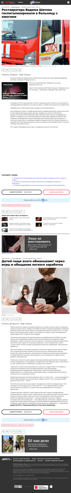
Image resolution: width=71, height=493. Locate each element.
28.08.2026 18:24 (6, 258)
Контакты (40, 460)
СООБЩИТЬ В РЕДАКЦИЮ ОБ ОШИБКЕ (54, 460)
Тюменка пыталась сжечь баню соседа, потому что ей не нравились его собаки (20, 224)
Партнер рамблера (28, 486)
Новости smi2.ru (7, 253)
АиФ (54, 66)
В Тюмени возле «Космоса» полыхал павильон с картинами (53, 224)
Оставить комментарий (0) (56, 192)
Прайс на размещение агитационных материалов (46, 458)
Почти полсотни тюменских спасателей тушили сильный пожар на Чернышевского (21, 229)
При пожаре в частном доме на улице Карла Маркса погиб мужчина (55, 218)
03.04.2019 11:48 (6, 7)
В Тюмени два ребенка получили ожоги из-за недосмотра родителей (39, 185)
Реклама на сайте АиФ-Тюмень (21, 458)
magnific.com (10, 315)
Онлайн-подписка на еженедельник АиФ (24, 460)
